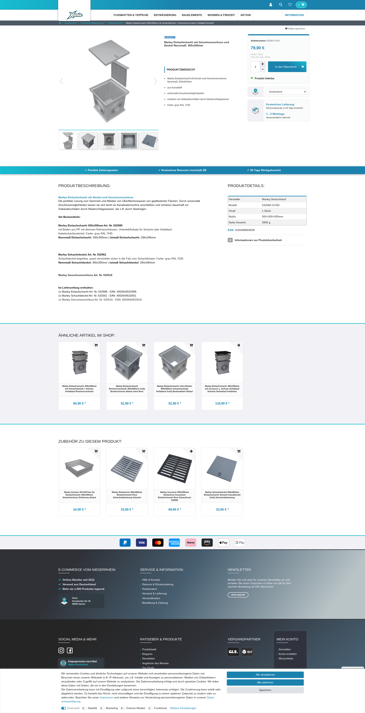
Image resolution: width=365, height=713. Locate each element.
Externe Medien (135, 708)
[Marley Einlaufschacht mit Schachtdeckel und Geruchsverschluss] (67, 140)
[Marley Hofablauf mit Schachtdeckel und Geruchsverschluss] (88, 140)
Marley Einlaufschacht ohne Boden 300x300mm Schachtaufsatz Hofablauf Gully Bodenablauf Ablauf (174, 389)
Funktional (160, 708)
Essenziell (73, 708)
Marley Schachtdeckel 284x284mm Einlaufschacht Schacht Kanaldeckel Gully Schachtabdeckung (222, 495)
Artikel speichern (296, 28)
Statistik (92, 708)
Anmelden (285, 649)
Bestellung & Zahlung (155, 602)
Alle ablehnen (265, 682)
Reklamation (149, 588)
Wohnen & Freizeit (221, 15)
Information (294, 15)
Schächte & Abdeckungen (92, 23)
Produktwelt (149, 649)
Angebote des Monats (155, 663)
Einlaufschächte (115, 23)
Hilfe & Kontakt (151, 579)
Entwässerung (165, 15)
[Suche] (280, 5)
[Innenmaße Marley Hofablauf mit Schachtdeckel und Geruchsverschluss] (129, 140)
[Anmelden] (271, 5)
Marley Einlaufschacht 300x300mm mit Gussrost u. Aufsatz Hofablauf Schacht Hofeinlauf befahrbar (222, 389)
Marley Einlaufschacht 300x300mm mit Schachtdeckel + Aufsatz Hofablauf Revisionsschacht (79, 389)
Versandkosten (151, 598)
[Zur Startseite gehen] (60, 23)
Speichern (265, 690)
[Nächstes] (155, 81)
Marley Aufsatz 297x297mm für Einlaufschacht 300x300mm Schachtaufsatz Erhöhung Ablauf (79, 495)
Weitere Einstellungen (183, 708)
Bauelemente (192, 15)
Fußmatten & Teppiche (131, 15)
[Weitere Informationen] (230, 240)
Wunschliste (286, 658)
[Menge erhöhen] (262, 64)
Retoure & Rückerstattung (157, 584)
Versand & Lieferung (154, 593)
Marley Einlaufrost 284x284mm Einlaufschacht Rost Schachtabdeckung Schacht (127, 495)
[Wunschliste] (290, 5)
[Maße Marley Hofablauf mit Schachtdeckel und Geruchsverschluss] (108, 140)
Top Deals (148, 667)
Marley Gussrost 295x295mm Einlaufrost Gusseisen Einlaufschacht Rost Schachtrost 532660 (174, 496)
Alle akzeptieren (265, 674)
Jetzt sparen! (238, 594)
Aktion (245, 15)
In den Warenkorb (286, 66)
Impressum (106, 697)
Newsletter (148, 658)
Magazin (147, 653)
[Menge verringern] (262, 69)
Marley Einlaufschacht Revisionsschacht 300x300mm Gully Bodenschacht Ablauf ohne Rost (127, 389)
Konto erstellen (288, 653)
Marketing (112, 708)
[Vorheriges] (61, 81)
